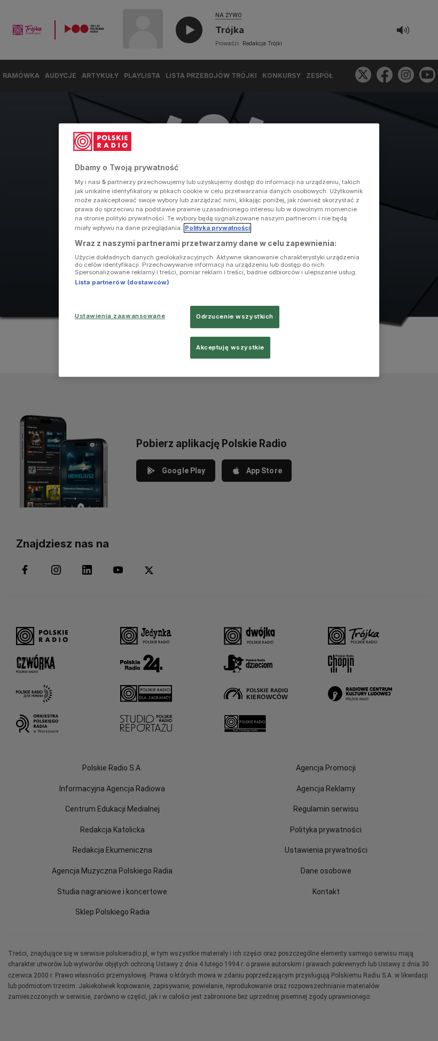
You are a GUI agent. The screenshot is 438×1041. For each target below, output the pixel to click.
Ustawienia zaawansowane (120, 316)
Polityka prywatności (217, 228)
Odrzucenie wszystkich (234, 316)
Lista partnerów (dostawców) (122, 282)
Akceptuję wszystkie (230, 347)
